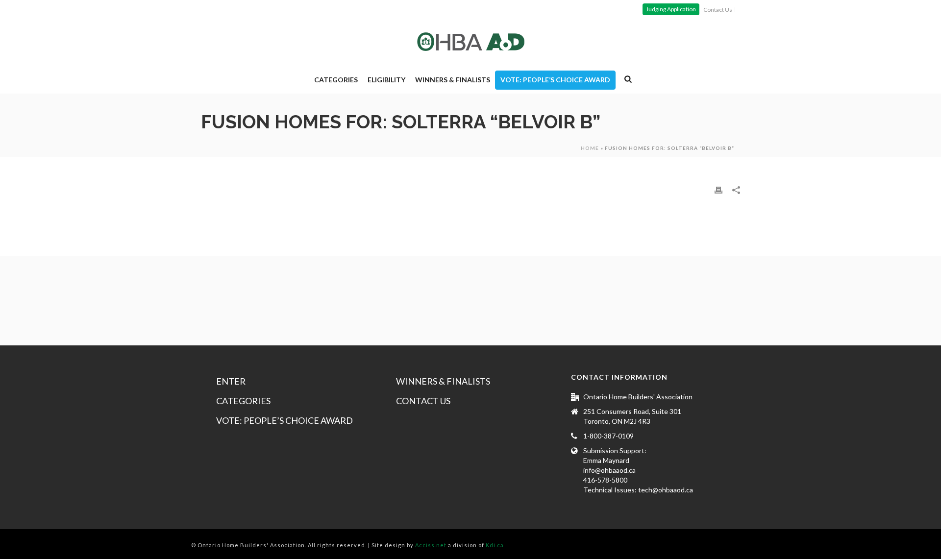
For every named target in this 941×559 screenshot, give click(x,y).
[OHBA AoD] (471, 41)
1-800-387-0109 (608, 436)
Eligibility (386, 79)
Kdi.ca (495, 545)
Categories (336, 79)
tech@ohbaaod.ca (665, 490)
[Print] (718, 189)
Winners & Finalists (452, 79)
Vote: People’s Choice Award (555, 79)
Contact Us (423, 400)
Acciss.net (430, 545)
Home (590, 148)
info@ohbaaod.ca (609, 470)
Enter (231, 381)
